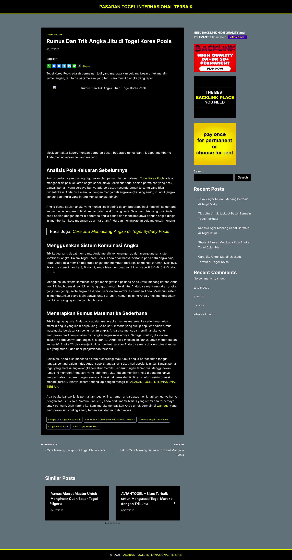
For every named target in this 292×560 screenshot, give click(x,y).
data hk (199, 305)
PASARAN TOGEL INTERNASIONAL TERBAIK (110, 419)
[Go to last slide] (50, 503)
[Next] (174, 503)
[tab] (105, 523)
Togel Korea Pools (152, 178)
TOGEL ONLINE (54, 34)
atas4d (198, 296)
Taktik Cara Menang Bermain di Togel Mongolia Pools (152, 450)
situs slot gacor (204, 314)
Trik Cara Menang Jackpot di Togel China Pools (73, 447)
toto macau (201, 287)
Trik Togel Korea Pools (86, 426)
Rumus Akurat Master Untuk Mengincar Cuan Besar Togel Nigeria (74, 499)
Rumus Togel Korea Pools (153, 419)
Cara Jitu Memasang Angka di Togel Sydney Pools (121, 231)
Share (86, 66)
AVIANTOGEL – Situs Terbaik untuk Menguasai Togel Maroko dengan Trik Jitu (147, 499)
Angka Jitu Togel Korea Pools (64, 419)
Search (198, 171)
